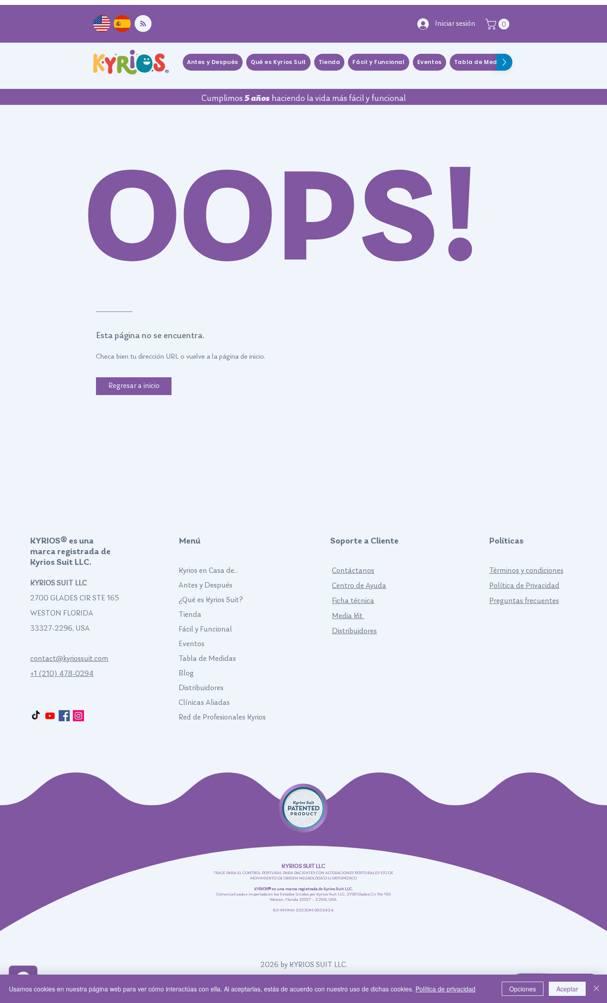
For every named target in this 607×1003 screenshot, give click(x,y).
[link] (498, 24)
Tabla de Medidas (207, 659)
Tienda (190, 615)
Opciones (522, 988)
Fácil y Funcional (205, 629)
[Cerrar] (596, 989)
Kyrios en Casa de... (208, 571)
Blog (186, 673)
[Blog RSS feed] (143, 24)
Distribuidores (201, 688)
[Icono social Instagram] (78, 715)
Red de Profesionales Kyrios (222, 717)
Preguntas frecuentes (524, 601)
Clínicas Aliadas (204, 703)
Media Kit (348, 616)
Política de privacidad (445, 988)
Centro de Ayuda (359, 586)
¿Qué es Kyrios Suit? (211, 600)
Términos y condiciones (526, 571)
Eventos (191, 644)
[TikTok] (35, 715)
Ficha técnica (353, 601)
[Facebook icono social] (64, 715)
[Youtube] (50, 715)
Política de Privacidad (524, 586)
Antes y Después (205, 585)
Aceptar (567, 988)
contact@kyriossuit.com (69, 659)
